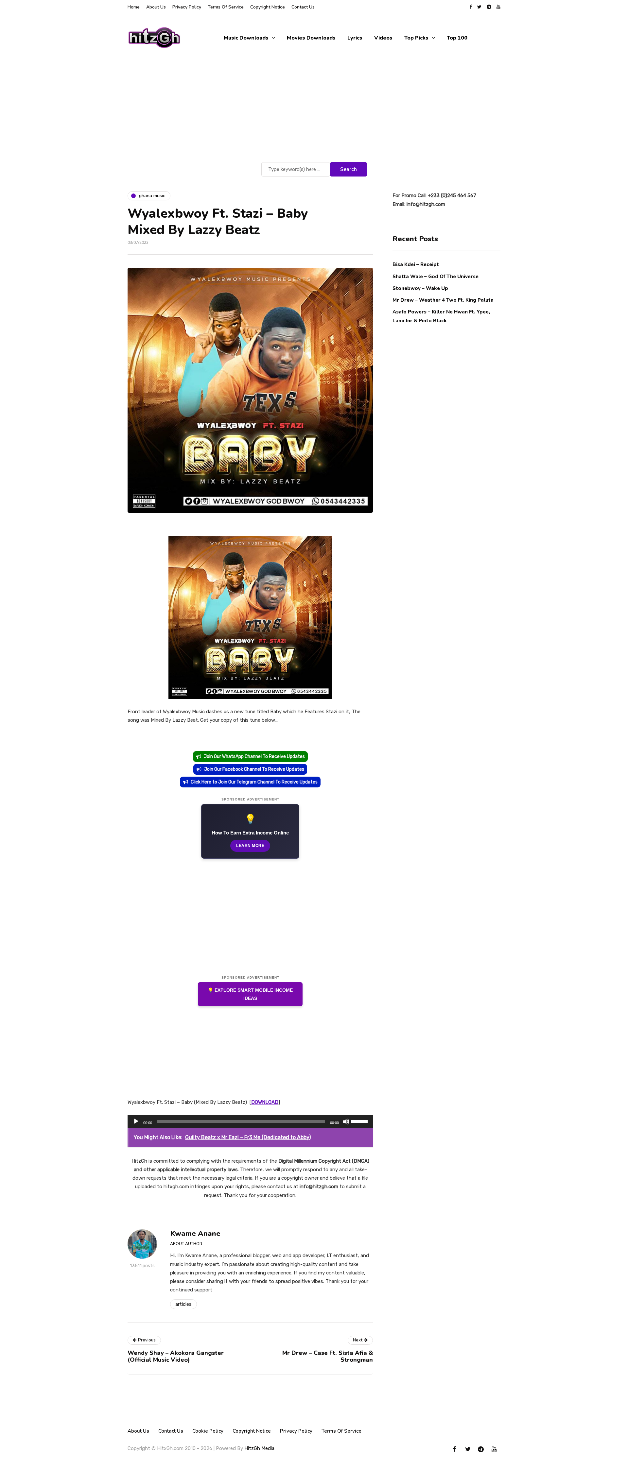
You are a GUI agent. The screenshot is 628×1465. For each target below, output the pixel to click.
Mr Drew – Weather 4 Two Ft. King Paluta (443, 299)
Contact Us (303, 7)
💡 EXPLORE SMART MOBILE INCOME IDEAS (250, 994)
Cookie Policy (207, 1431)
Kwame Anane (195, 1233)
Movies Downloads (311, 38)
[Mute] (346, 1121)
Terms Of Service (226, 7)
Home (134, 7)
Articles (183, 1304)
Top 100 (457, 38)
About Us (156, 7)
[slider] (360, 1121)
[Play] (136, 1121)
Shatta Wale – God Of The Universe (435, 276)
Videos (383, 38)
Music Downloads (246, 38)
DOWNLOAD (264, 1102)
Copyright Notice (267, 7)
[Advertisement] (314, 111)
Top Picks (416, 38)
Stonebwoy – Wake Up (420, 288)
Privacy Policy (186, 7)
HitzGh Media (259, 1448)
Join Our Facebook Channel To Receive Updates (254, 769)
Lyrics (354, 38)
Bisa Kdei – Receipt (416, 264)
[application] (250, 1121)
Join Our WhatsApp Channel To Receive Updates (254, 756)
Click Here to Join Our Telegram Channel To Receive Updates (254, 782)
